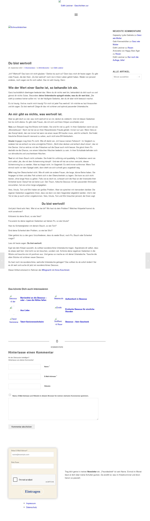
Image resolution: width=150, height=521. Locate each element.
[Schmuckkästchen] (53, 43)
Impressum (31, 503)
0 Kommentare (30, 68)
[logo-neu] (75, 5)
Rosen (130, 47)
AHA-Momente (44, 68)
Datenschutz (31, 507)
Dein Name (15, 462)
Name (47, 366)
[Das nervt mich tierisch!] (147, 261)
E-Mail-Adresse (50, 376)
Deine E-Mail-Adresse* (19, 450)
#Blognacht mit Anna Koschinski (55, 269)
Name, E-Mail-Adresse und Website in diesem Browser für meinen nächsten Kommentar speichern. (50, 396)
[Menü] (76, 14)
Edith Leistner (58, 68)
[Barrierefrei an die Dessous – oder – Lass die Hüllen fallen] (2, 261)
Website (47, 386)
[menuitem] (76, 14)
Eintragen (32, 491)
